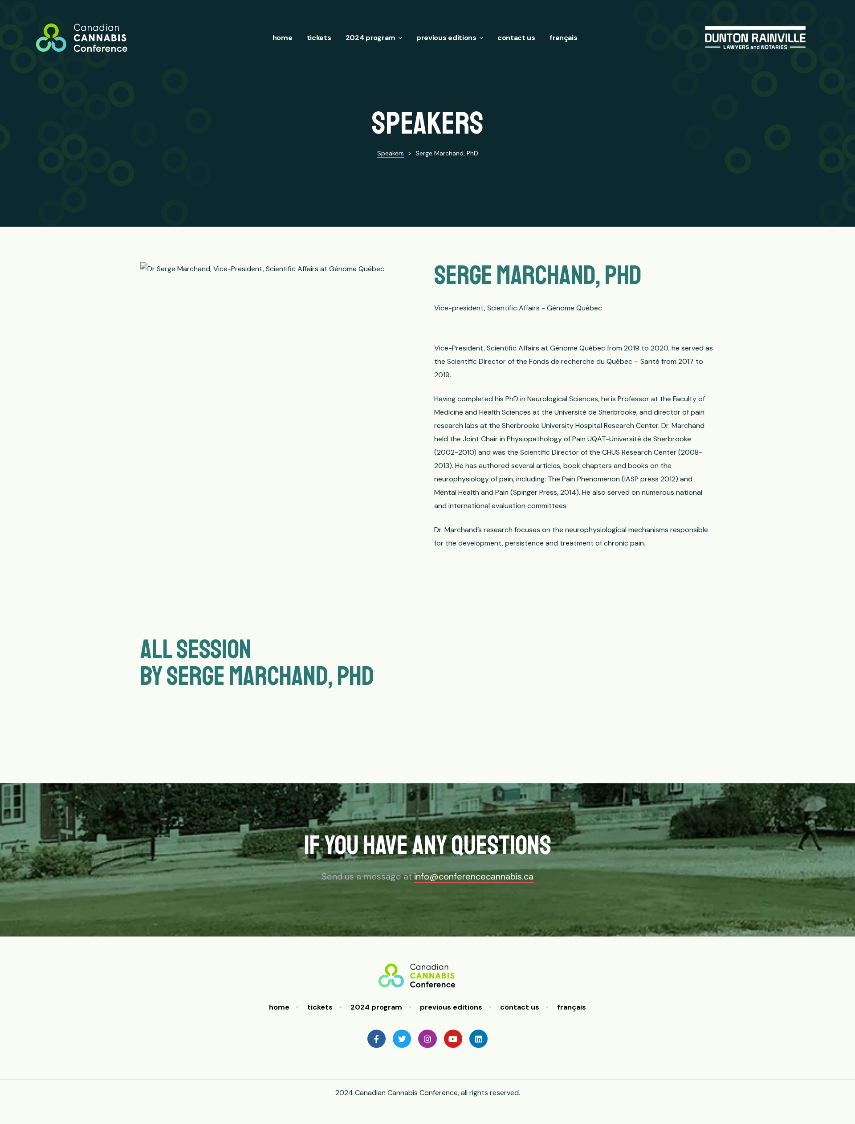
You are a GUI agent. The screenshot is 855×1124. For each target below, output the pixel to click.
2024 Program (370, 37)
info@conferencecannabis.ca (473, 876)
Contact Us (516, 37)
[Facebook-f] (376, 1039)
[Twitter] (402, 1039)
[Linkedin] (478, 1039)
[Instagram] (427, 1039)
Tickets (319, 37)
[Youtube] (453, 1039)
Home (283, 37)
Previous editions (446, 37)
